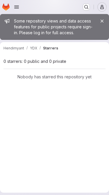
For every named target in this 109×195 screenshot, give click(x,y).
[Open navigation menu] (16, 7)
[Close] (102, 21)
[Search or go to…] (86, 7)
